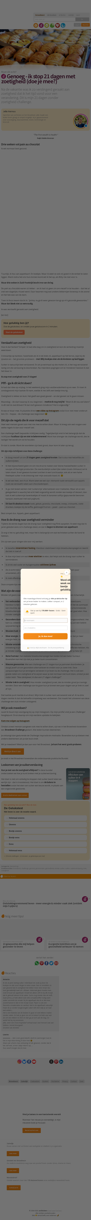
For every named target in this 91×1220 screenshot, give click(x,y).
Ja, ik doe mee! (45, 636)
